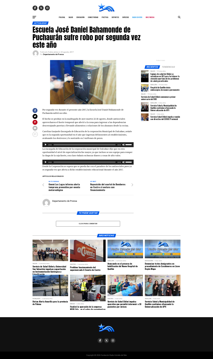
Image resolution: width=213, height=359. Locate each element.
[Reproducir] (45, 144)
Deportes (115, 17)
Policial (62, 17)
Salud (71, 17)
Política (105, 17)
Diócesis (125, 17)
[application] (88, 144)
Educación (80, 17)
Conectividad (93, 17)
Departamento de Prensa (53, 54)
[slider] (128, 144)
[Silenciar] (123, 144)
